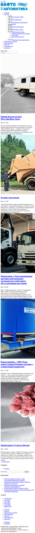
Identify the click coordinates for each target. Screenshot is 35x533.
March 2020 (7, 506)
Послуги (7, 44)
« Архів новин (5, 461)
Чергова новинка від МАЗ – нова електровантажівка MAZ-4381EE (14, 479)
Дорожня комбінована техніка (20, 33)
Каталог (6, 14)
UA (2, 1)
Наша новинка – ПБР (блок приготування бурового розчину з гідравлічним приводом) (17, 364)
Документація (8, 46)
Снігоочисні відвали (17, 36)
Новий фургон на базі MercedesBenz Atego (11, 117)
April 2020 (7, 505)
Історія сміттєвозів (10, 197)
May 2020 (7, 503)
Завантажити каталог (10, 41)
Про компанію (8, 43)
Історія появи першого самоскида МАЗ (16, 488)
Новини (6, 468)
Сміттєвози (14, 35)
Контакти (7, 48)
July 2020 (7, 500)
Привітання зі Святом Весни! (15, 445)
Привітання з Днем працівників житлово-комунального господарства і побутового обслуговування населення (16, 280)
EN (5, 1)
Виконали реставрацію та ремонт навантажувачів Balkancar (14, 485)
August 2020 (8, 498)
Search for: (4, 471)
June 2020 (7, 501)
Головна (6, 13)
